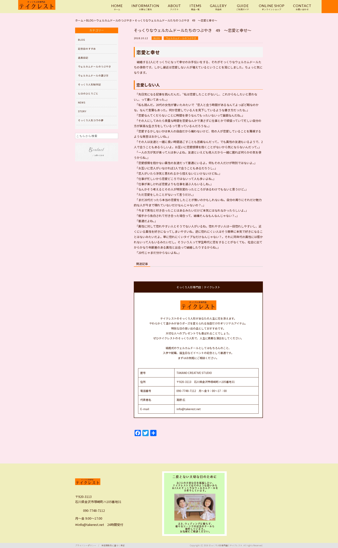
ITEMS (195, 7)
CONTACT (302, 7)
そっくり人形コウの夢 (90, 120)
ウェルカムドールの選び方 (93, 75)
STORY (82, 111)
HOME (117, 7)
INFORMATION (145, 7)
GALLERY (218, 7)
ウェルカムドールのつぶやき (181, 38)
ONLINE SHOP (271, 7)
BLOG (157, 38)
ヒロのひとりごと (88, 93)
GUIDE (242, 7)
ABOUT (174, 7)
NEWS (81, 102)
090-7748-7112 (94, 510)
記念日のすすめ (87, 48)
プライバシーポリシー (85, 545)
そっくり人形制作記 (89, 84)
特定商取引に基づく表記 (113, 545)
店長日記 (83, 57)
